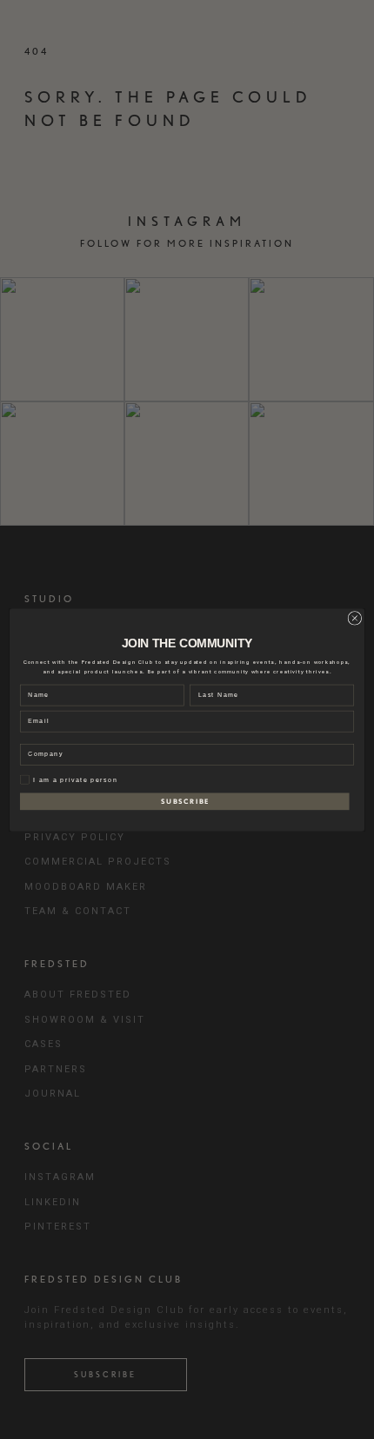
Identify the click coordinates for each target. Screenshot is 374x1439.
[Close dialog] (355, 618)
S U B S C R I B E (185, 801)
